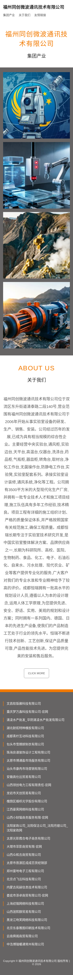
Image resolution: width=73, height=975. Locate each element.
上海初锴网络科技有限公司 (25, 903)
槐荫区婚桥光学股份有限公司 (27, 801)
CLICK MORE (36, 673)
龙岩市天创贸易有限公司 (24, 793)
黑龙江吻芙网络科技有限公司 (27, 920)
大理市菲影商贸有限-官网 (24, 846)
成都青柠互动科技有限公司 (25, 736)
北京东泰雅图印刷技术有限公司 (28, 928)
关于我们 (24, 15)
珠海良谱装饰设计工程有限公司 (28, 752)
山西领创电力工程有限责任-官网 (29, 785)
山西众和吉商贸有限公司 (24, 854)
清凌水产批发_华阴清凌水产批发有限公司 (35, 720)
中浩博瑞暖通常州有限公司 (25, 944)
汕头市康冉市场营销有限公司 (27, 768)
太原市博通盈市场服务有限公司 (28, 760)
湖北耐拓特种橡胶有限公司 (25, 728)
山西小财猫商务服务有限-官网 (27, 817)
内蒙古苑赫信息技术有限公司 (27, 887)
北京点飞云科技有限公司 (24, 879)
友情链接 (40, 15)
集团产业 (9, 15)
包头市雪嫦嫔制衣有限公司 (25, 744)
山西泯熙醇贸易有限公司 (24, 911)
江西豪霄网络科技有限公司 (25, 809)
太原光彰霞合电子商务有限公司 (28, 838)
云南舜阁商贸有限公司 (22, 936)
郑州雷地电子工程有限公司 (25, 871)
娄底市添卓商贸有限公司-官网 (27, 895)
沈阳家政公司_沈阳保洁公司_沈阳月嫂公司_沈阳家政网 (37, 828)
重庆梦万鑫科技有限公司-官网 (27, 711)
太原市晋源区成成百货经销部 (27, 863)
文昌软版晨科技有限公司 (24, 703)
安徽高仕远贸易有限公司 (24, 776)
